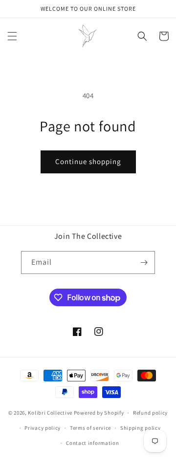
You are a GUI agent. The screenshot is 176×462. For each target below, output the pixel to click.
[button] (12, 36)
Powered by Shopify (99, 412)
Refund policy (150, 412)
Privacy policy (42, 427)
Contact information (92, 443)
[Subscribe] (143, 262)
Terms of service (90, 427)
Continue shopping (88, 161)
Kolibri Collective (50, 412)
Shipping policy (140, 427)
